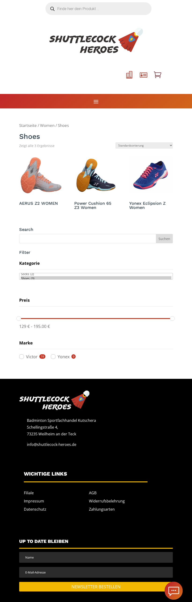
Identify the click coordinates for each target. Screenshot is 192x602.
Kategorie (29, 263)
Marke (26, 343)
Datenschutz (35, 509)
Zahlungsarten (102, 509)
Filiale (29, 492)
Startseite (28, 125)
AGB (92, 492)
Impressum (34, 501)
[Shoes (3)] (96, 278)
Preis (24, 300)
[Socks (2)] (96, 274)
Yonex (64, 356)
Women (47, 125)
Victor (31, 356)
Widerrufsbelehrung (107, 501)
